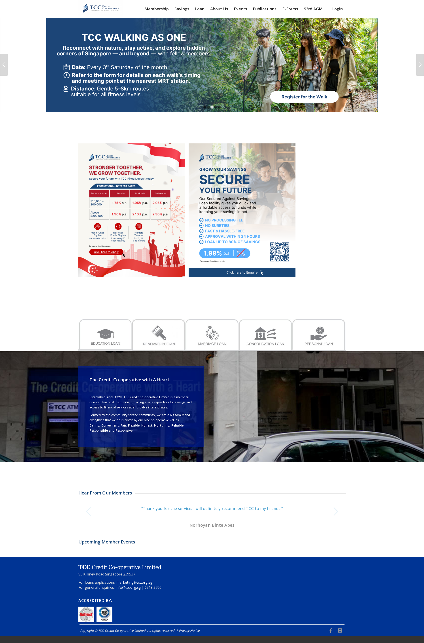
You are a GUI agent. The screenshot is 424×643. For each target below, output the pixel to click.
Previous (4, 65)
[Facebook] (330, 630)
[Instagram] (340, 630)
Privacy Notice (189, 630)
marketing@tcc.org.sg (134, 582)
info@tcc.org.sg (128, 587)
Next (420, 65)
